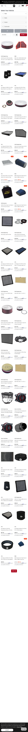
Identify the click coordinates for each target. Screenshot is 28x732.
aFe (2, 85)
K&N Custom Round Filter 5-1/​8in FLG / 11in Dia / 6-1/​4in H (7, 323)
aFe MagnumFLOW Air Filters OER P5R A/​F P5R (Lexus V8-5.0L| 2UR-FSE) (20, 88)
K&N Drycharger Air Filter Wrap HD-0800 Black (20, 353)
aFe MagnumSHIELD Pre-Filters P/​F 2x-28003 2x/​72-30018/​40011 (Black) (7, 500)
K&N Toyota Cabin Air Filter (6, 234)
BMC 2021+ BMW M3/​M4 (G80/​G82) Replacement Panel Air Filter (20, 59)
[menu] (2, 6)
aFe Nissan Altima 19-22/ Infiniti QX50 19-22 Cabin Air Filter (7, 176)
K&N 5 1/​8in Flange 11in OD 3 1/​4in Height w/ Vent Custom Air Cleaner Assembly (21, 117)
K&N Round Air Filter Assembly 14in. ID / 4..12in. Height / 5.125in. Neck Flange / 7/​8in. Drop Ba (7, 59)
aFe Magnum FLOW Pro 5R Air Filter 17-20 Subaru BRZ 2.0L (20, 264)
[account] (19, 5)
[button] (23, 6)
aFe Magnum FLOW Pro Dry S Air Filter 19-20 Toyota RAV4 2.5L (7, 264)
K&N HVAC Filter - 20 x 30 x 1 (20, 381)
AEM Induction (4, 203)
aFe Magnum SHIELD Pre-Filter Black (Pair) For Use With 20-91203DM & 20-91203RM (7, 88)
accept (7, 730)
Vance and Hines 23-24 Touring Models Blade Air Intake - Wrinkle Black (7, 441)
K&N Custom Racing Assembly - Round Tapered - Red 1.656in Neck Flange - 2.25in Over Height (7, 117)
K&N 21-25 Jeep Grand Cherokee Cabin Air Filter (5, 353)
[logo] (14, 5)
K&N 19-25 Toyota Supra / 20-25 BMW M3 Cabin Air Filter (21, 147)
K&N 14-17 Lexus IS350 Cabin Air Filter (6, 294)
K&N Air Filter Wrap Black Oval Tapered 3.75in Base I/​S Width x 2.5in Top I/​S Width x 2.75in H (7, 411)
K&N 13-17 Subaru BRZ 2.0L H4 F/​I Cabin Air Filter (21, 500)
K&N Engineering (4, 56)
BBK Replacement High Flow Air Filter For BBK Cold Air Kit (20, 176)
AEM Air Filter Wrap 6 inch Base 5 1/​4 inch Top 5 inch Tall (7, 206)
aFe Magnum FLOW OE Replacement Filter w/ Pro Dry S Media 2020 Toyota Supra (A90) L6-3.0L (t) (7, 529)
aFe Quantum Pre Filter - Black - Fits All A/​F (7, 470)
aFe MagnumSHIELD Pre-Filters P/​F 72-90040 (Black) (20, 529)
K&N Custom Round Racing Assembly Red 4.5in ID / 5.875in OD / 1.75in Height (20, 235)
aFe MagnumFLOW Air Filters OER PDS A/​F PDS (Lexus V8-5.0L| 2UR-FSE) (6, 147)
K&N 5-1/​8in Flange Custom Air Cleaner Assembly (20, 323)
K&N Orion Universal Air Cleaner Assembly (21, 441)
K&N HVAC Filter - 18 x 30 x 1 (20, 293)
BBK (15, 173)
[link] (7, 45)
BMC (15, 56)
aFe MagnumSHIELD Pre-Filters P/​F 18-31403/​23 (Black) (20, 470)
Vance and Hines (4, 438)
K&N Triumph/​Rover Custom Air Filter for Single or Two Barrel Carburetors (7, 382)
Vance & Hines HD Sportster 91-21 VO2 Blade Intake (20, 411)
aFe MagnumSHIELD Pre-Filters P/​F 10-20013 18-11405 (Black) (7, 558)
